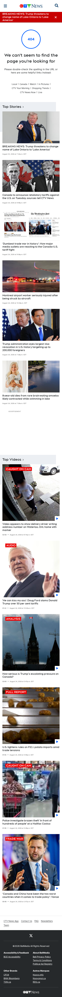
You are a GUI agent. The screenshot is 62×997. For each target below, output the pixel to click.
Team (6, 925)
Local (14, 84)
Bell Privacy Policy (42, 956)
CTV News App (11, 921)
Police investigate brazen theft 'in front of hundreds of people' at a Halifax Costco (27, 822)
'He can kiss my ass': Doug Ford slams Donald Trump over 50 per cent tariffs (29, 602)
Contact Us (26, 921)
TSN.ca (7, 982)
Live (40, 92)
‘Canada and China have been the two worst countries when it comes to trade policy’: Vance (30, 895)
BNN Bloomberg (12, 978)
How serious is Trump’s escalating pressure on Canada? (30, 675)
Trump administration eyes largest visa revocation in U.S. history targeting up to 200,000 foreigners (26, 347)
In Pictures (44, 84)
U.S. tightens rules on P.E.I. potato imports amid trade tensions (30, 749)
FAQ (36, 921)
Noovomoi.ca (39, 978)
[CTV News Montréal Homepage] (31, 6)
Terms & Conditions (42, 960)
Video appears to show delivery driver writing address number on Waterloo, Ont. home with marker (29, 527)
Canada (23, 84)
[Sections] (5, 6)
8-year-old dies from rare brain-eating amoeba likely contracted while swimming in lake (30, 397)
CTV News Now (28, 92)
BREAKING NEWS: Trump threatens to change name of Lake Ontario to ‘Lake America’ (30, 148)
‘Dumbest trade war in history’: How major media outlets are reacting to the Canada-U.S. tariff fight (30, 246)
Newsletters (47, 921)
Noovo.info (38, 974)
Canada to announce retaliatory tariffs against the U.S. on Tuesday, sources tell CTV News (30, 197)
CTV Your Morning (20, 88)
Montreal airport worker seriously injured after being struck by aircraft (30, 297)
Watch (33, 84)
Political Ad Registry (42, 964)
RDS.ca (36, 982)
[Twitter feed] (31, 935)
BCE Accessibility (12, 956)
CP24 (6, 974)
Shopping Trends (40, 88)
